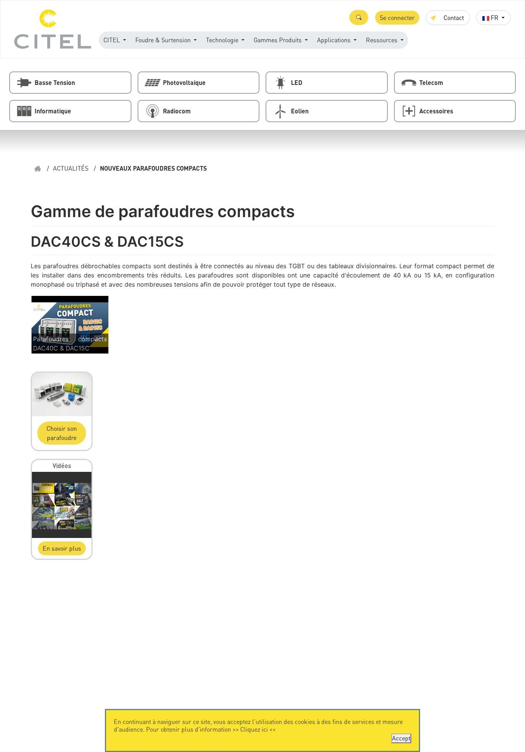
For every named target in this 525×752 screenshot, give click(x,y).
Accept (401, 738)
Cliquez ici (254, 729)
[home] (37, 168)
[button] (359, 17)
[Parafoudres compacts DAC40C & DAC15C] (70, 324)
